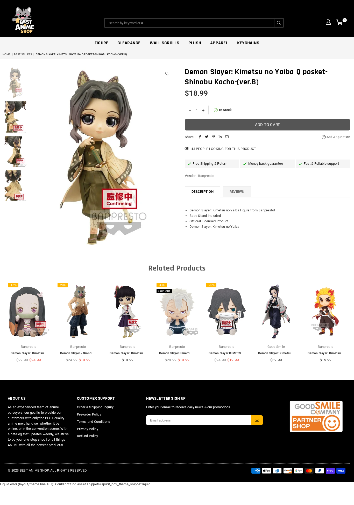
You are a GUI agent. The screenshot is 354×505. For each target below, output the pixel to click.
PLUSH (194, 43)
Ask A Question (338, 137)
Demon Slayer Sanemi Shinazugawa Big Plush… (193, 353)
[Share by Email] (227, 137)
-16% (13, 285)
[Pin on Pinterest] (213, 137)
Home (6, 54)
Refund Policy (87, 436)
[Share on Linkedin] (220, 137)
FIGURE (102, 43)
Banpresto (206, 176)
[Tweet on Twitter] (206, 137)
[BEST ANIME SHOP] (46, 19)
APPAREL (219, 43)
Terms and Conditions (93, 422)
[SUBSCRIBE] (257, 420)
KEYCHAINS (248, 43)
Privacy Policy (87, 429)
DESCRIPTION (203, 191)
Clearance (128, 43)
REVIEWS (237, 191)
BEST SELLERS (23, 54)
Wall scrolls (164, 43)
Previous (33, 157)
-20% (62, 285)
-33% (161, 285)
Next (168, 157)
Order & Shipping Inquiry (95, 407)
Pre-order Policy (89, 414)
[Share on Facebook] (200, 137)
